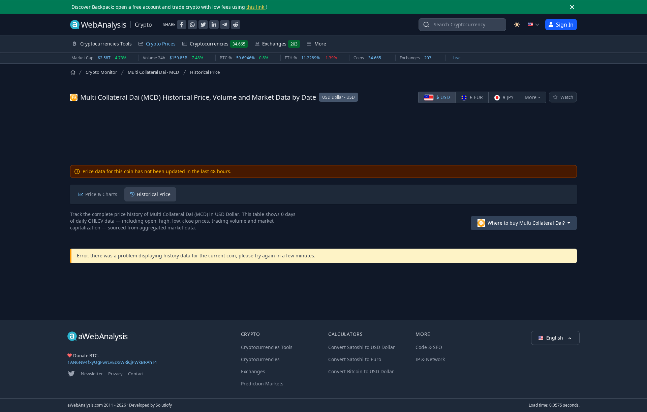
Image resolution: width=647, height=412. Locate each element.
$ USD (442, 97)
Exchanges (280, 43)
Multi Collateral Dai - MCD (153, 72)
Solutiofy (164, 405)
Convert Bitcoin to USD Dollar (361, 371)
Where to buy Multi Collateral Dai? (526, 223)
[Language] (534, 24)
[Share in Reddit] (235, 24)
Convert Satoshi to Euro (354, 359)
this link (256, 7)
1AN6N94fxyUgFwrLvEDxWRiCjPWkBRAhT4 (112, 362)
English (555, 338)
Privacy (115, 374)
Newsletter (92, 374)
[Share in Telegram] (224, 24)
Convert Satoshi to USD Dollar (361, 347)
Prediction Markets (262, 383)
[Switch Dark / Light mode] (517, 24)
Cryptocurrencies (217, 43)
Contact (136, 374)
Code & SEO (428, 347)
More (530, 97)
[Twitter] (71, 374)
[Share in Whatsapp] (192, 24)
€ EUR (475, 97)
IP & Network (430, 359)
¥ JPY (507, 97)
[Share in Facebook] (181, 24)
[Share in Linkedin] (214, 24)
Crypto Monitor (101, 72)
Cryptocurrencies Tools (266, 347)
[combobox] (462, 24)
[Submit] (426, 26)
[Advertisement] (323, 134)
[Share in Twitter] (203, 24)
